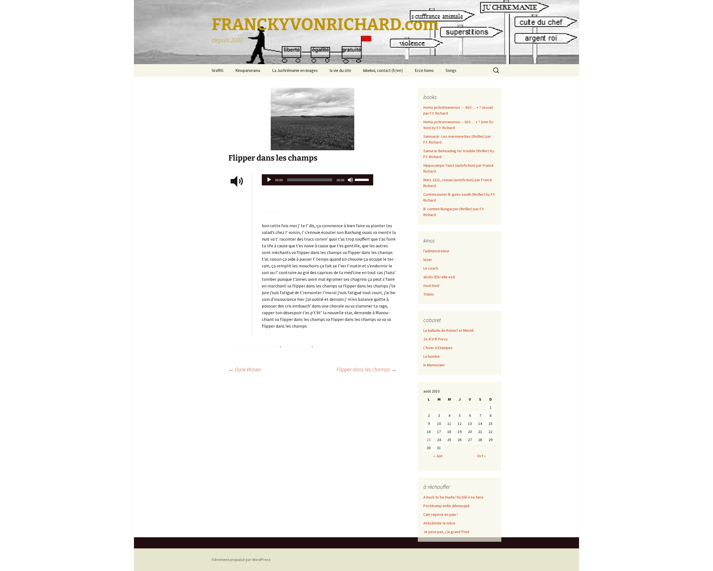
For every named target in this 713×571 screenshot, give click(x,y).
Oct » (481, 455)
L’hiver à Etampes (438, 347)
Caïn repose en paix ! (440, 514)
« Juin (438, 455)
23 (429, 439)
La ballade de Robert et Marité (448, 330)
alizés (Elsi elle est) (439, 276)
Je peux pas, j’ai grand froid (446, 531)
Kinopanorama (247, 70)
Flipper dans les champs (367, 369)
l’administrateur (436, 250)
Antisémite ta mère (439, 523)
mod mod (431, 285)
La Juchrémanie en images (295, 70)
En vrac (288, 345)
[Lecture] (269, 180)
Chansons (272, 345)
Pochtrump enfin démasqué (446, 505)
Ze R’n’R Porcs (435, 339)
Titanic (428, 294)
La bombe (431, 356)
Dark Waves (244, 369)
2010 (308, 345)
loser (427, 259)
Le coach (430, 268)
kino (317, 345)
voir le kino (272, 212)
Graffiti (217, 70)
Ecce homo (424, 70)
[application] (317, 181)
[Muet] (350, 180)
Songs (451, 70)
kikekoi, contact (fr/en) (383, 70)
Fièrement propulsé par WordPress (241, 559)
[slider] (362, 179)
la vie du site (340, 70)
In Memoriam (434, 364)
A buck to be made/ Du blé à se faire (453, 497)
